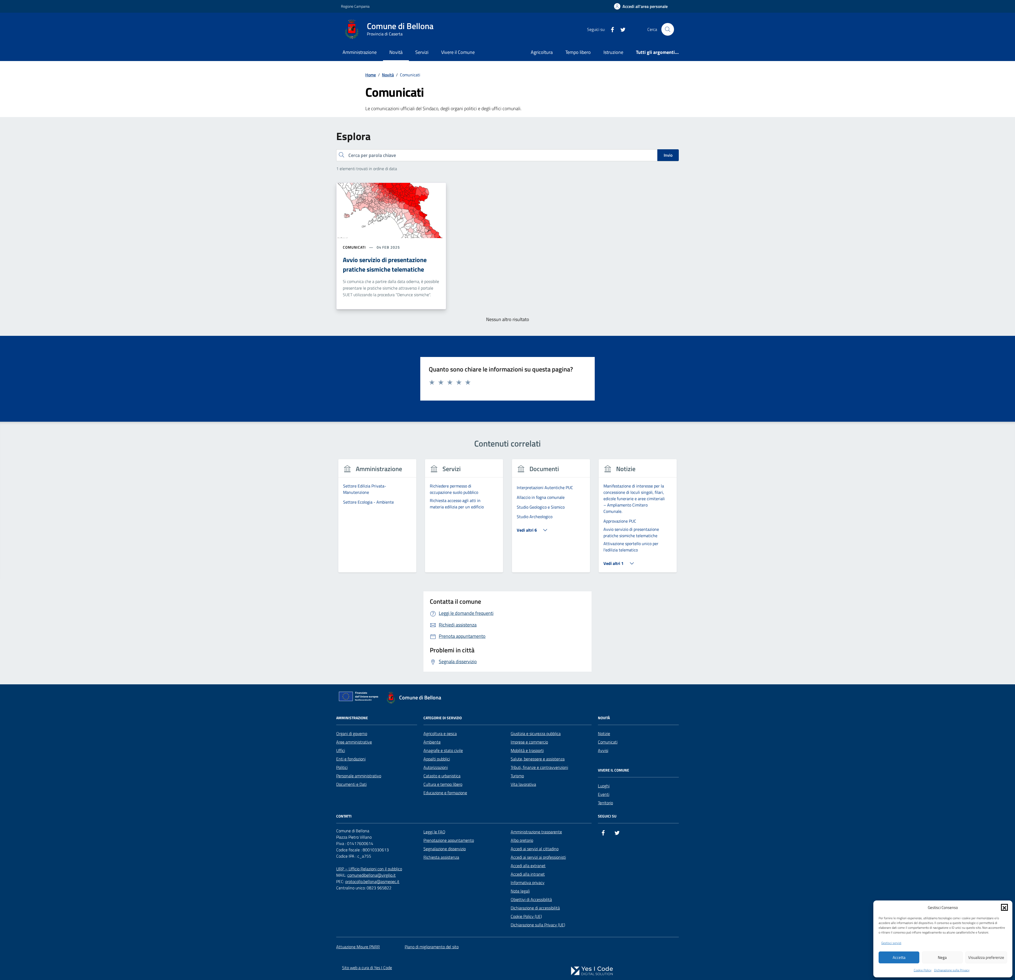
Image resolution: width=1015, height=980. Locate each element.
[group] (377, 519)
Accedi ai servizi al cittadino (535, 849)
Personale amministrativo (358, 776)
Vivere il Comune (458, 52)
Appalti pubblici (436, 759)
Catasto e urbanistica (441, 776)
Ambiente (432, 742)
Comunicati (607, 742)
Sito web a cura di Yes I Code (367, 967)
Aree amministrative (354, 742)
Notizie (604, 733)
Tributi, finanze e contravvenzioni (539, 767)
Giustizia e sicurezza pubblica (536, 733)
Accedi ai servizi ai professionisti (538, 857)
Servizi (421, 52)
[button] (1004, 907)
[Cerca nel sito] (667, 29)
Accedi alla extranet (528, 865)
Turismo (517, 776)
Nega (942, 957)
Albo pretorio (522, 840)
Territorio (605, 803)
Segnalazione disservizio (444, 849)
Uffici (340, 750)
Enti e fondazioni (351, 759)
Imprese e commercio (529, 742)
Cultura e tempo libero (442, 784)
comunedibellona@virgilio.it (371, 875)
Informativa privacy (528, 882)
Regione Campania (355, 6)
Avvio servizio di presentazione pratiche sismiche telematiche (385, 264)
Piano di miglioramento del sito (432, 947)
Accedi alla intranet (528, 874)
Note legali (520, 891)
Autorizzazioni (435, 767)
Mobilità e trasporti (527, 750)
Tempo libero (578, 52)
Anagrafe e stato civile (443, 750)
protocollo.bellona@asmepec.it (372, 881)
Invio (668, 155)
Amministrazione (360, 52)
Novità (396, 52)
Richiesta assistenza (441, 857)
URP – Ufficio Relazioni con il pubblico (369, 869)
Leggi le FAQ (434, 832)
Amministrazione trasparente (536, 832)
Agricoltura (542, 52)
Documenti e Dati (351, 784)
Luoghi (604, 786)
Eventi (603, 794)
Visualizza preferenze (986, 957)
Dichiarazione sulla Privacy (952, 970)
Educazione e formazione (445, 792)
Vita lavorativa (523, 784)
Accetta (899, 957)
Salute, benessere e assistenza (538, 759)
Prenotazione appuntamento (448, 840)
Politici (342, 767)
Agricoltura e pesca (440, 733)
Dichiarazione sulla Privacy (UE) (538, 925)
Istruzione (613, 52)
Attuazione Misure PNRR (358, 947)
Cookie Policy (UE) (526, 916)
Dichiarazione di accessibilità (535, 908)
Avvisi (603, 750)
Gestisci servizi (891, 943)
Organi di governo (351, 733)
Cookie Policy (922, 970)
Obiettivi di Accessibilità (531, 899)
